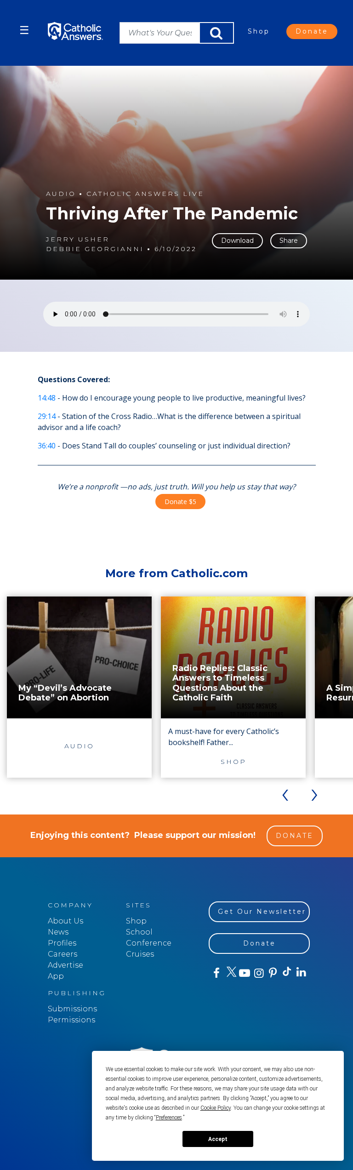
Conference (148, 943)
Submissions (72, 1008)
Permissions (71, 1019)
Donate (312, 31)
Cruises (140, 954)
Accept (218, 1139)
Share (288, 240)
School (139, 932)
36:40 (47, 446)
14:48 (47, 398)
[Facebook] (216, 973)
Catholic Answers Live (145, 194)
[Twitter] (230, 973)
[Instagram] (258, 973)
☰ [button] (24, 30)
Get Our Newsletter (262, 911)
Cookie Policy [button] (215, 1108)
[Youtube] (244, 973)
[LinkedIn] (301, 972)
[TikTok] (286, 973)
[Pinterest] (272, 973)
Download (237, 240)
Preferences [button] (169, 1117)
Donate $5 (180, 501)
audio (61, 194)
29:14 (47, 416)
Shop (259, 31)
